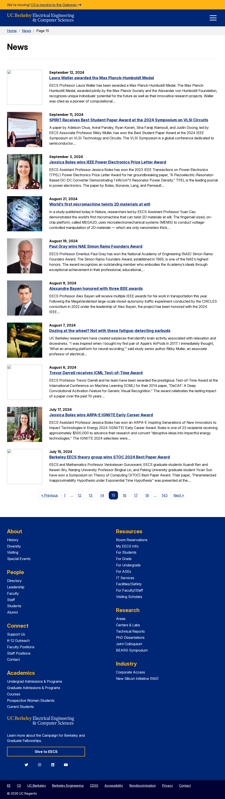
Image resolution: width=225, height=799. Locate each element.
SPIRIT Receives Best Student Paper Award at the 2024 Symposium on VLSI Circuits (128, 120)
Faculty (13, 593)
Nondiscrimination (142, 785)
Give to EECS (46, 751)
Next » (180, 495)
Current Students (20, 706)
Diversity (14, 546)
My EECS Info (127, 546)
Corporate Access (130, 672)
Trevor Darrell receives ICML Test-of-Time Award (96, 372)
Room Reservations (131, 540)
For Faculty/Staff (129, 590)
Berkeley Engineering (67, 785)
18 (147, 495)
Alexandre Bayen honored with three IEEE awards (96, 288)
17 (136, 495)
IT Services (125, 578)
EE (9, 785)
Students (14, 606)
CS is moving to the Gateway (54, 5)
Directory (14, 580)
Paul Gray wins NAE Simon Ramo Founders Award (95, 246)
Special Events (19, 559)
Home (12, 31)
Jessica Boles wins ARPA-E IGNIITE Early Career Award (101, 415)
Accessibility (114, 785)
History (12, 540)
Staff (11, 600)
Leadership (15, 587)
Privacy (167, 785)
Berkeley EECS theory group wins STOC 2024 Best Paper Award (109, 457)
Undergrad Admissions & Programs (34, 681)
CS (19, 785)
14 (102, 495)
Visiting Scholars (129, 596)
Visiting (12, 552)
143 (164, 495)
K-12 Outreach (18, 640)
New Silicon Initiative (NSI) (137, 678)
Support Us (16, 634)
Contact (13, 659)
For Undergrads (128, 565)
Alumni (12, 612)
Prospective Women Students (30, 700)
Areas (120, 618)
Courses (13, 694)
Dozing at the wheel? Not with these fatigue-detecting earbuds (110, 330)
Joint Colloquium (129, 644)
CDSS (94, 785)
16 (124, 495)
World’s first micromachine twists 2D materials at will (99, 204)
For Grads (124, 559)
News (26, 31)
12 (79, 495)
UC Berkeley (36, 785)
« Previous (51, 495)
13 (91, 495)
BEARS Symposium (132, 650)
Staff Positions (19, 653)
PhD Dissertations (130, 637)
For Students (126, 552)
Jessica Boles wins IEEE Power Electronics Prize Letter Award (107, 162)
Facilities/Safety (129, 584)
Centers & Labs (128, 625)
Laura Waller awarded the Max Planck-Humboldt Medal (101, 77)
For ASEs (123, 571)
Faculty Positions (20, 647)
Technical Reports (130, 631)
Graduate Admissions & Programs (33, 688)
